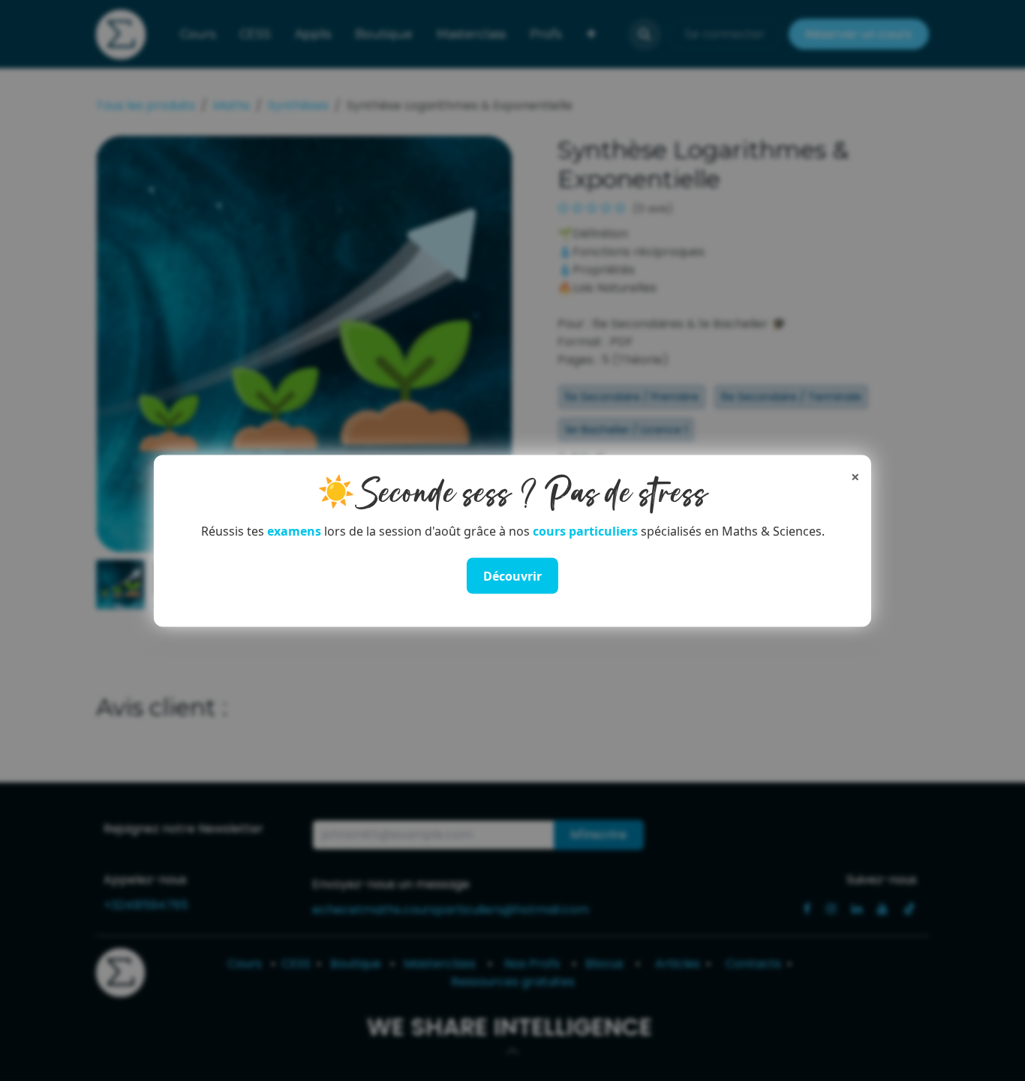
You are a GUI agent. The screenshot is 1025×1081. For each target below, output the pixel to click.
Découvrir (512, 575)
